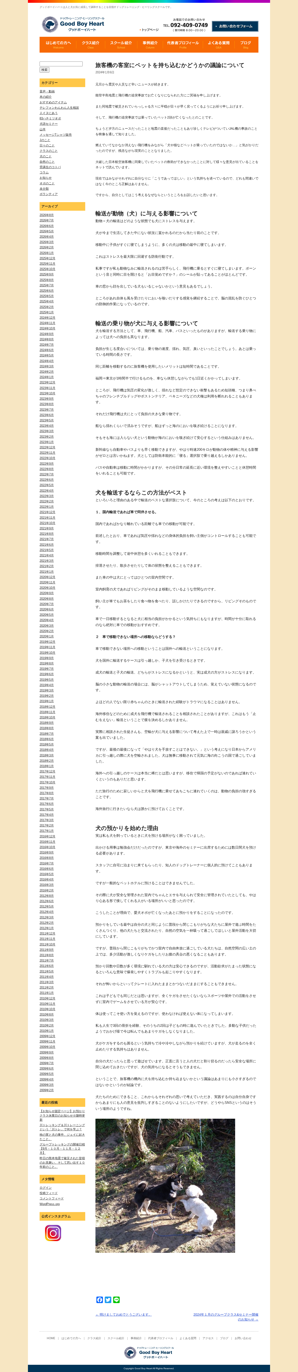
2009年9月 (47, 1052)
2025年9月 (47, 274)
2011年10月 (47, 944)
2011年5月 (47, 971)
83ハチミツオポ (50, 118)
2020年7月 (47, 604)
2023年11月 (47, 388)
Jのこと (45, 140)
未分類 (44, 188)
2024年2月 (47, 371)
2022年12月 (47, 447)
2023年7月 (47, 409)
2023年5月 (47, 420)
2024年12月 (47, 317)
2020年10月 (47, 587)
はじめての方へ (71, 1338)
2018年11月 (47, 712)
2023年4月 (47, 425)
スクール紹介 (116, 1338)
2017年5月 (47, 809)
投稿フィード (49, 1193)
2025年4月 (47, 301)
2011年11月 (47, 939)
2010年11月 (47, 1004)
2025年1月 (47, 312)
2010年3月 (47, 1020)
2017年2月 (47, 825)
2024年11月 (47, 323)
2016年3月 (47, 885)
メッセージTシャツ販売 (56, 134)
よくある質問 (187, 1338)
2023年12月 (47, 382)
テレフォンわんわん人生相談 (59, 107)
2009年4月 (47, 1079)
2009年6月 (47, 1068)
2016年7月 (47, 863)
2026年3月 (47, 242)
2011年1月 (47, 993)
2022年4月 (47, 490)
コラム (44, 172)
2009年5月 (47, 1074)
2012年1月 (47, 928)
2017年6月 (47, 804)
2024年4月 (47, 361)
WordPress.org (50, 1204)
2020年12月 (47, 577)
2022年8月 (47, 469)
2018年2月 (47, 760)
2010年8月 (47, 1014)
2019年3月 (47, 690)
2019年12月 (47, 642)
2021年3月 (47, 560)
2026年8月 (47, 215)
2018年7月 (47, 733)
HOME (51, 1338)
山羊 (43, 129)
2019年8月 (47, 663)
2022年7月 (47, 474)
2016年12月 (47, 836)
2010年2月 (47, 1025)
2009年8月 (47, 1058)
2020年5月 (47, 615)
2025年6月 (47, 290)
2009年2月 (47, 1090)
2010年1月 (47, 1031)
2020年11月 (47, 582)
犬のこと (46, 156)
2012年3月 (47, 917)
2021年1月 (47, 571)
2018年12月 (47, 706)
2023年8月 (47, 404)
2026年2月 (47, 247)
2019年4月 (47, 685)
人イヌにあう (49, 113)
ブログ (224, 1338)
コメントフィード (52, 1198)
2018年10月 (47, 717)
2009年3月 (47, 1085)
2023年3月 (47, 431)
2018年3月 (47, 755)
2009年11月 (47, 1041)
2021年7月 (47, 539)
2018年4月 (47, 750)
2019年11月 (47, 647)
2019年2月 (47, 696)
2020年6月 (47, 609)
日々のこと (47, 145)
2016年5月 (47, 874)
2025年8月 (47, 280)
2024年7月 (47, 344)
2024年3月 (47, 366)
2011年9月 (47, 950)
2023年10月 (47, 393)
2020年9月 (47, 593)
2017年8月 (47, 793)
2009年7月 (47, 1063)
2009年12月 (47, 1036)
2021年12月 (47, 512)
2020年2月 (47, 631)
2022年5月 (47, 485)
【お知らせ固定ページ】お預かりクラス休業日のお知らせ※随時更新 (62, 1115)
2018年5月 (47, 744)
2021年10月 (47, 523)
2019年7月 (47, 669)
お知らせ (46, 178)
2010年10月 (47, 1009)
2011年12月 (47, 933)
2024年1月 (47, 377)
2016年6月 (47, 869)
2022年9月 (47, 463)
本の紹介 (46, 96)
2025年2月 (47, 307)
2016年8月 (47, 858)
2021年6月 (47, 544)
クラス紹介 (94, 1338)
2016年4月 (47, 879)
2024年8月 (47, 339)
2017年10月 (47, 782)
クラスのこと (49, 150)
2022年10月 (47, 458)
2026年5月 (47, 231)
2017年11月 (47, 777)
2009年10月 (47, 1047)
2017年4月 (47, 814)
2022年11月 (47, 452)
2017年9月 (47, 787)
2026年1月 (47, 253)
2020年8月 (47, 598)
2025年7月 (47, 285)
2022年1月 (47, 506)
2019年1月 (47, 701)
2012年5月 (47, 906)
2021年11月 (47, 517)
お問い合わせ (243, 1338)
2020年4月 (47, 620)
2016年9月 (47, 852)
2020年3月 (47, 625)
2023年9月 (47, 398)
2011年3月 (47, 982)
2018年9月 (47, 723)
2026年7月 (47, 220)
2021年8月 (47, 533)
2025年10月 (47, 269)
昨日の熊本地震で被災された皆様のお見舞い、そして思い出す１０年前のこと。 (62, 1162)
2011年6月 (47, 966)
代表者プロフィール (160, 1338)
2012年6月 (47, 901)
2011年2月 (47, 987)
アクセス (208, 1338)
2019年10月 (47, 652)
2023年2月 (47, 436)
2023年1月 (47, 442)
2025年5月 (47, 296)
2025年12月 (47, 258)
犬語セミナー (49, 123)
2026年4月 (47, 236)
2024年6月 (47, 350)
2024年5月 (47, 355)
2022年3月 (47, 496)
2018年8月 (47, 728)
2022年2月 (47, 501)
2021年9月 (47, 528)
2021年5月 (47, 550)
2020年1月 (47, 636)
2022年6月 (47, 479)
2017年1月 (47, 831)
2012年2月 (47, 923)
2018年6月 (47, 739)
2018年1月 (47, 766)
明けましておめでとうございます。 (123, 1314)
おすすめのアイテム (53, 102)
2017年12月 (47, 771)
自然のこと (47, 161)
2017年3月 (47, 820)
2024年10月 (47, 328)
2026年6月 (47, 226)
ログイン (46, 1187)
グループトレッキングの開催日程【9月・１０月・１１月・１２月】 (62, 1149)
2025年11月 (47, 263)
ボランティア (49, 194)
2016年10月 (47, 847)
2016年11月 (47, 842)
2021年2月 (47, 566)
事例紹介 (136, 1338)
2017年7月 (47, 798)
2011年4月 (47, 977)
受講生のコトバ (50, 167)
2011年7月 (47, 960)
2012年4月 (47, 912)
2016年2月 (47, 890)
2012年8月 (47, 896)
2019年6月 (47, 674)
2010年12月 (47, 998)
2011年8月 (47, 955)
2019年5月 (47, 679)
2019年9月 (47, 658)
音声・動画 (47, 91)
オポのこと (47, 183)
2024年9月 (47, 334)
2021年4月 (47, 555)
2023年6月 (47, 415)
